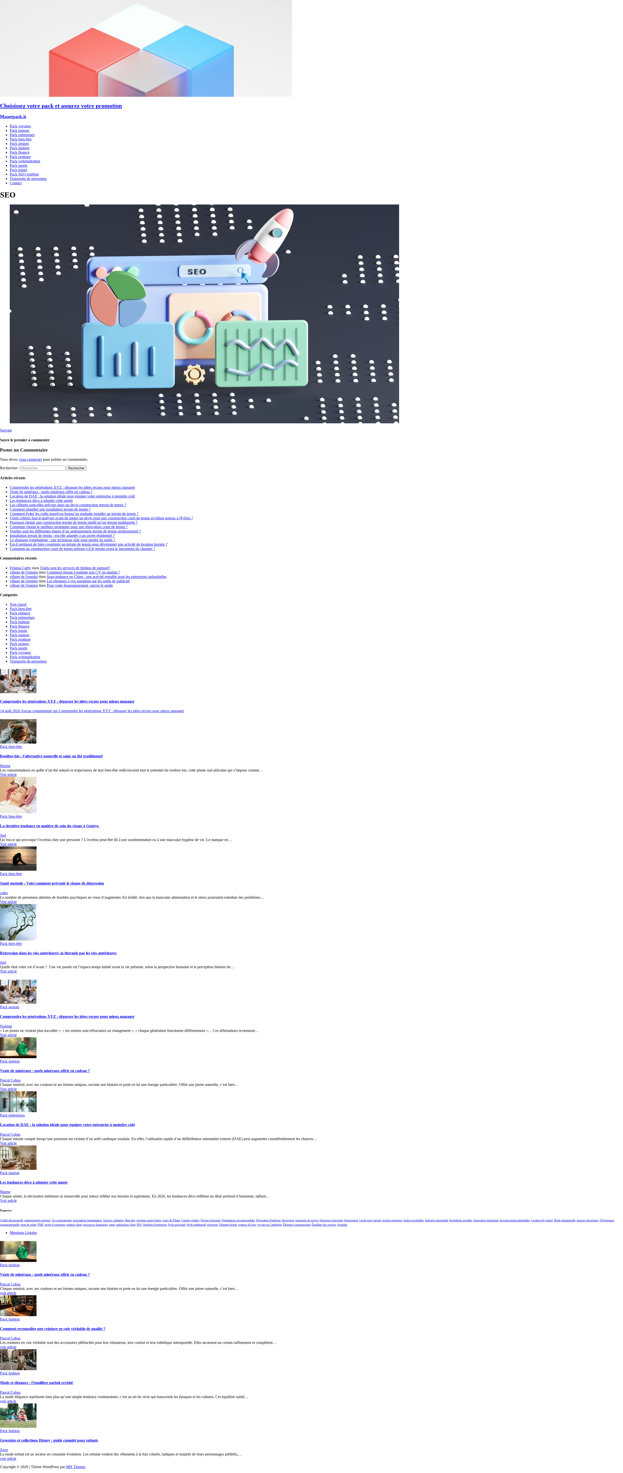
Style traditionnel (196, 1224)
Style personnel (177, 1224)
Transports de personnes (28, 179)
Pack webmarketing (25, 161)
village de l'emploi (24, 572)
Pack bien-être (21, 139)
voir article (8, 1293)
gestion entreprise (392, 1220)
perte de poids (28, 1224)
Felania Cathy (20, 568)
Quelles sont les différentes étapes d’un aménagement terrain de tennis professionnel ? (75, 531)
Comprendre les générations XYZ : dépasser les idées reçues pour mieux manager (72, 487)
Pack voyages (20, 126)
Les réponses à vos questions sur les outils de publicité (88, 581)
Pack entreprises (22, 135)
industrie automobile (436, 1220)
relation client (74, 1224)
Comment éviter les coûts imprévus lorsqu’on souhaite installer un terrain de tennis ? (74, 514)
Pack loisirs (18, 170)
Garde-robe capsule (370, 1220)
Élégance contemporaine (297, 1224)
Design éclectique (211, 1220)
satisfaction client (126, 1224)
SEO (139, 1224)
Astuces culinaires (113, 1220)
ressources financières (95, 1224)
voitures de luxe (247, 1224)
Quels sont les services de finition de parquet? (75, 568)
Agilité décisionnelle (11, 1220)
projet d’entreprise (55, 1224)
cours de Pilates (171, 1220)
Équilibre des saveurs (324, 1224)
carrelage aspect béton (148, 1220)
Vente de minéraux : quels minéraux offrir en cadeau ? (51, 492)
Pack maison (19, 130)
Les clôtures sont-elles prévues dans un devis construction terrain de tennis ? (68, 505)
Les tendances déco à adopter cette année (41, 500)
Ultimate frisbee (228, 1224)
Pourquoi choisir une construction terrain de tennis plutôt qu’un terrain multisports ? (73, 522)
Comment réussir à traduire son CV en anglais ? (83, 572)
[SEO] (204, 422)
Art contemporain (62, 1220)
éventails (342, 1224)
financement (351, 1220)
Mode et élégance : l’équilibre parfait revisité (36, 1383)
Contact (16, 183)
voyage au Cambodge (269, 1224)
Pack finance (19, 152)
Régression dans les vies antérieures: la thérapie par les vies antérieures (58, 953)
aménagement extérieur (37, 1220)
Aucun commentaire (102, 711)
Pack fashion (19, 148)
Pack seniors (19, 144)
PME (40, 1224)
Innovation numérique (486, 1220)
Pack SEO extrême (24, 174)
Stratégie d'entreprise (155, 1224)
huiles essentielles (413, 1220)
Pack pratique (20, 157)
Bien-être (130, 1220)
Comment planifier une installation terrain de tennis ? (50, 509)
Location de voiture (542, 1220)
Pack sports (18, 165)
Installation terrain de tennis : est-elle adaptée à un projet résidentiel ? (62, 535)
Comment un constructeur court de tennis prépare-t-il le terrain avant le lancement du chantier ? (82, 549)
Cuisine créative (190, 1220)
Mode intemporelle (565, 1220)
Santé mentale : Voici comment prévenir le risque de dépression (52, 883)
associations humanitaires (87, 1220)
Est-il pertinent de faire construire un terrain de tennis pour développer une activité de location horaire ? (88, 544)
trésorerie (212, 1224)
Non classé (18, 604)
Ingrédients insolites (460, 1220)
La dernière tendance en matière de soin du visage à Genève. (49, 826)
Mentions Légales (23, 1233)
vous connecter (30, 459)
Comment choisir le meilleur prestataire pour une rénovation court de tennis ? (69, 527)
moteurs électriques (588, 1220)
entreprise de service (307, 1220)
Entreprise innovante (331, 1220)
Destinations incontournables (238, 1220)
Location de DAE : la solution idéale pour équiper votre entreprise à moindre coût (72, 496)
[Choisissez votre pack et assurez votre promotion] (146, 95)
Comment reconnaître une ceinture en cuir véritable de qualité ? (52, 1329)
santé (112, 1224)
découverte (288, 1220)
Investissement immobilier (515, 1220)
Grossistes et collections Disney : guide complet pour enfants (49, 1440)
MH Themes (75, 1467)
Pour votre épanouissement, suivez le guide (80, 585)
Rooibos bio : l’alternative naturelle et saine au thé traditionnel (51, 756)
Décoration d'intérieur (268, 1220)
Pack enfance (20, 613)
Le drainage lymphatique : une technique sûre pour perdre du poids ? (62, 540)
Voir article (8, 774)
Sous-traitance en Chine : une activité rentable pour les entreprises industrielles (106, 577)
